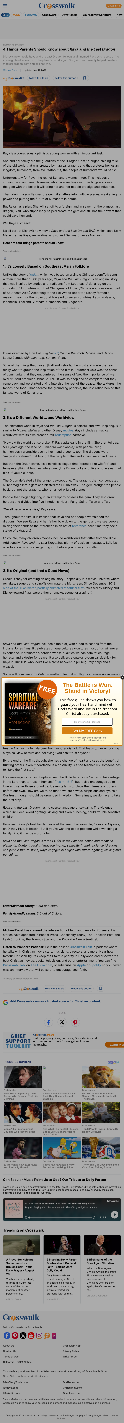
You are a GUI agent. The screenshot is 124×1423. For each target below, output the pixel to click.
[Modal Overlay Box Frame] (62, 711)
